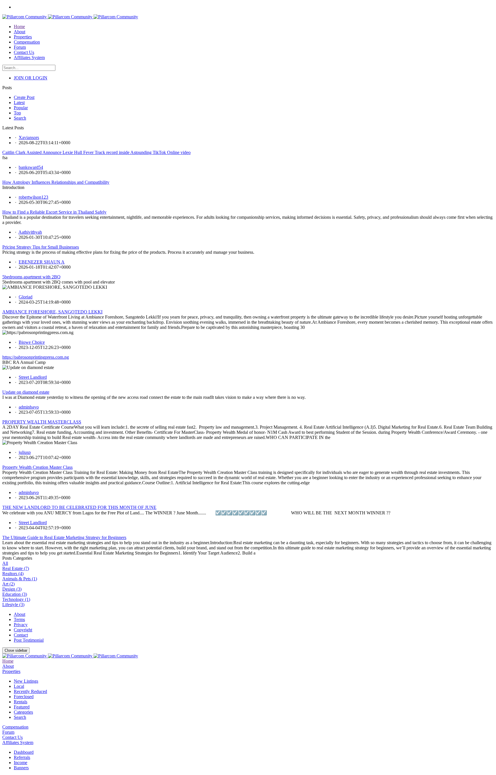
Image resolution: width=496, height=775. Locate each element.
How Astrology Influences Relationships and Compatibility (55, 182)
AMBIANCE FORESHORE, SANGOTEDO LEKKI (52, 311)
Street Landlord (33, 377)
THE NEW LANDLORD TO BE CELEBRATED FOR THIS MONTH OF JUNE (79, 507)
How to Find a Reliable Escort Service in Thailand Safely (54, 212)
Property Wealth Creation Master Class (37, 467)
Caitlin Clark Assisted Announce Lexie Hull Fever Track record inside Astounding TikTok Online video (96, 152)
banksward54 (31, 167)
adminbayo (29, 407)
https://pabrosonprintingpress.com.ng (35, 357)
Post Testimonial (29, 640)
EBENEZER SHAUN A (42, 261)
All (5, 563)
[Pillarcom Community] (70, 16)
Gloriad (25, 296)
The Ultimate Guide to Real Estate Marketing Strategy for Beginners (64, 537)
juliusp (25, 452)
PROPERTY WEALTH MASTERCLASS (41, 421)
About (19, 614)
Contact (21, 635)
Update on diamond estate (25, 392)
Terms (19, 619)
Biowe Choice (32, 342)
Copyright (23, 629)
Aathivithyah (30, 232)
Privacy (21, 624)
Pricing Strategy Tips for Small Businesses (40, 247)
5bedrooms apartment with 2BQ (31, 276)
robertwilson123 (33, 197)
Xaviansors (29, 137)
